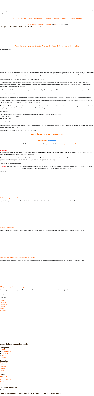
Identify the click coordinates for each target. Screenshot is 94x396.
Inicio (13, 18)
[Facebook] (0, 13)
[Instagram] (2, 13)
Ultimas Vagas (22, 18)
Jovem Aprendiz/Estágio (36, 18)
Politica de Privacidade (75, 18)
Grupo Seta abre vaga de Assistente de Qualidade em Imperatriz (17, 257)
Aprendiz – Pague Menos (7, 227)
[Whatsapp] (3, 13)
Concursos (48, 18)
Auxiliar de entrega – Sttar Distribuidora (11, 198)
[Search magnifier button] (92, 11)
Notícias (56, 18)
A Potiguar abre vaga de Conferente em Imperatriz (14, 287)
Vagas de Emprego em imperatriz (35, 24)
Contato (64, 18)
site (62, 134)
